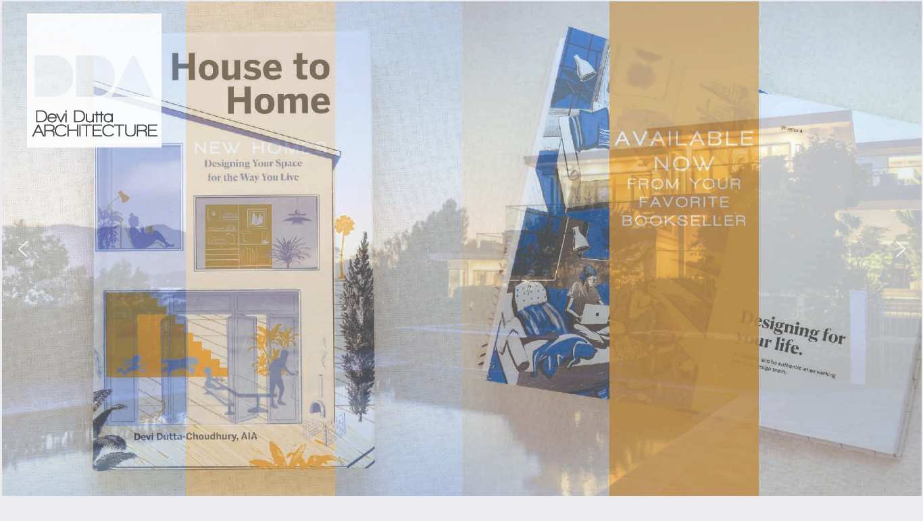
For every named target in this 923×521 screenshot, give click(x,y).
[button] (23, 249)
